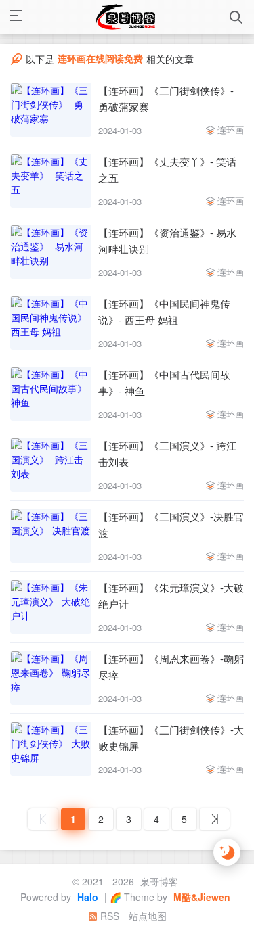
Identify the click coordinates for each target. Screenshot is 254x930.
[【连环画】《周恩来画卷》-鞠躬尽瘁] (50, 678)
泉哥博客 (157, 881)
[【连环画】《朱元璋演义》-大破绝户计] (50, 607)
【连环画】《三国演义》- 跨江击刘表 (167, 453)
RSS (108, 916)
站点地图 (148, 916)
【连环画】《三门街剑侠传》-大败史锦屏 (171, 737)
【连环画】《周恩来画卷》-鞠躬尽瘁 (171, 666)
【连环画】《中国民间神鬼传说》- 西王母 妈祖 (164, 311)
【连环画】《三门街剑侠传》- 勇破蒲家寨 (166, 98)
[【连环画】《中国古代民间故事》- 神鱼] (50, 394)
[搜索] (236, 17)
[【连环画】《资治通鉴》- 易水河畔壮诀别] (50, 252)
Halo (86, 897)
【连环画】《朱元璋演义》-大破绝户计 (171, 595)
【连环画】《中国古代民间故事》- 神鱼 (164, 382)
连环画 (230, 129)
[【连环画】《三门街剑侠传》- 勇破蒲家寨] (50, 110)
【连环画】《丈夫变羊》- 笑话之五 (167, 169)
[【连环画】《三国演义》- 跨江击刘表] (50, 465)
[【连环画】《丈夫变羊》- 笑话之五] (50, 181)
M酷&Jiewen (200, 897)
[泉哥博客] (126, 17)
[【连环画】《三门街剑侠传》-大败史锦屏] (50, 749)
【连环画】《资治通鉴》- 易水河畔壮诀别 (167, 240)
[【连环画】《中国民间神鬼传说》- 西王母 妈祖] (50, 323)
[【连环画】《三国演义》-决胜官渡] (50, 536)
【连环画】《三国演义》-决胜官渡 (171, 524)
